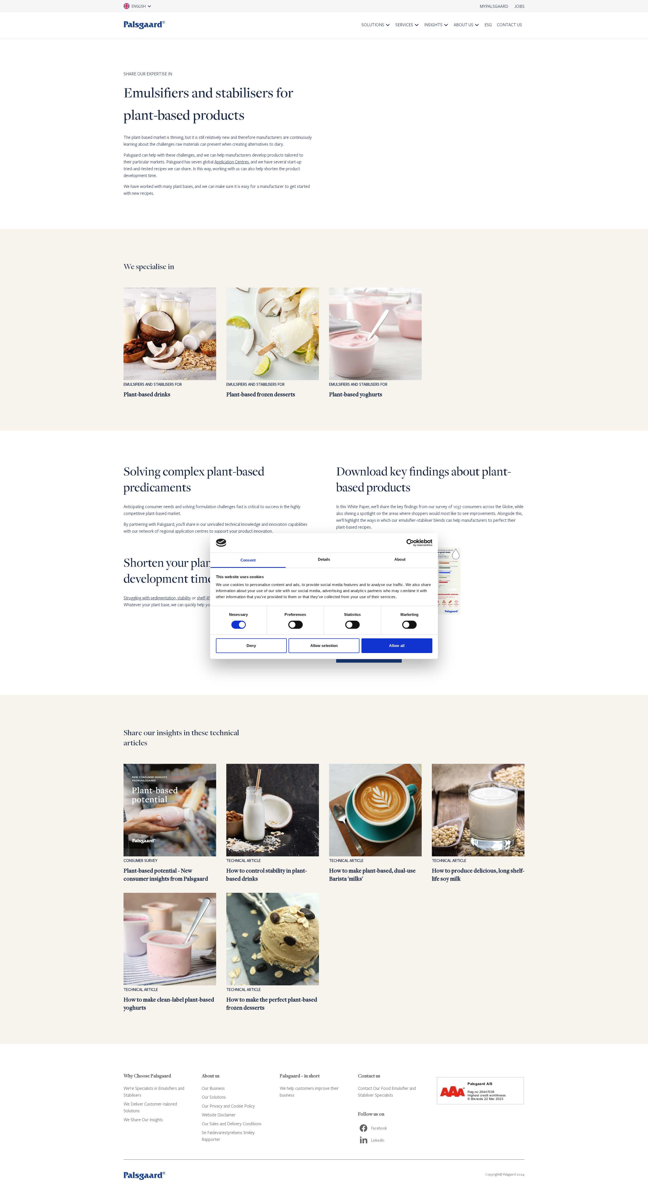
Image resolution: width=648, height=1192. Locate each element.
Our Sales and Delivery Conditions (231, 1123)
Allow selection (324, 645)
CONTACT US (509, 25)
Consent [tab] (248, 560)
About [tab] (400, 559)
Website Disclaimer (219, 1115)
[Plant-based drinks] (170, 343)
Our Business (213, 1088)
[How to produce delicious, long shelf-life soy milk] (478, 823)
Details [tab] (324, 559)
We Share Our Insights (143, 1119)
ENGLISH (144, 8)
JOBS (519, 6)
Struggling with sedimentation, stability (157, 598)
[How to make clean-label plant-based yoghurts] (170, 952)
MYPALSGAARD (494, 6)
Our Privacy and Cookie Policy (228, 1106)
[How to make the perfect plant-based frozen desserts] (272, 952)
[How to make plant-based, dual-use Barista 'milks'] (375, 823)
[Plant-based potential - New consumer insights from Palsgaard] (170, 823)
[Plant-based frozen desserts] (272, 343)
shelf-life (204, 598)
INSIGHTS (433, 25)
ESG (488, 25)
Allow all (396, 645)
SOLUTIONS (372, 25)
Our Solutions (214, 1097)
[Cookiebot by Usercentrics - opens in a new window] (410, 543)
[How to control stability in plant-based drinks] (272, 823)
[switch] (295, 625)
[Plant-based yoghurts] (375, 343)
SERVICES (404, 25)
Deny (251, 645)
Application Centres (231, 162)
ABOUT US (463, 25)
